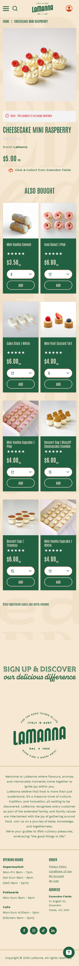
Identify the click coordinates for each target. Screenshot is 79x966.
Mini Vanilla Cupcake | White (58, 543)
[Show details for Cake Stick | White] (21, 319)
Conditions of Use (60, 871)
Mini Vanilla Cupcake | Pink (20, 444)
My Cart (54, 880)
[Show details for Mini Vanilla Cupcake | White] (58, 517)
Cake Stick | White (18, 343)
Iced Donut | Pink (55, 244)
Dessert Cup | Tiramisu (15, 543)
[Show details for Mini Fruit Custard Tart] (58, 319)
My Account (56, 876)
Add (20, 285)
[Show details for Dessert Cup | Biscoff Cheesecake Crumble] (58, 418)
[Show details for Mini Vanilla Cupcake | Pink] (21, 418)
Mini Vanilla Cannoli (19, 244)
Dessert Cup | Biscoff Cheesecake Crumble (57, 444)
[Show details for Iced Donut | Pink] (58, 220)
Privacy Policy (58, 866)
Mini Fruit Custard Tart (58, 343)
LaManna (20, 147)
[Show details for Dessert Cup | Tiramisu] (21, 517)
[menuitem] (62, 867)
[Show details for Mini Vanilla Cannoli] (21, 220)
